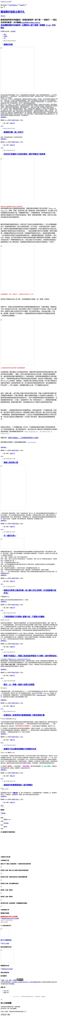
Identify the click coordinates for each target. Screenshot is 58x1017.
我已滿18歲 (3, 1014)
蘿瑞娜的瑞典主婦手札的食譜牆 (9, 916)
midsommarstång (41, 695)
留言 (17, 120)
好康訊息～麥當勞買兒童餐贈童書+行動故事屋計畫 (24, 715)
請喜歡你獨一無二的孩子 (14, 132)
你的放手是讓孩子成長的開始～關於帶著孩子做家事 (24, 154)
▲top (2, 126)
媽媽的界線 (8, 44)
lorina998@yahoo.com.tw (30, 22)
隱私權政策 (37, 996)
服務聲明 (43, 996)
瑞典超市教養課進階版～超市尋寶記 (18, 785)
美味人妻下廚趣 (30, 25)
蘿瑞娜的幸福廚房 (11, 25)
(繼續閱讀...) (4, 117)
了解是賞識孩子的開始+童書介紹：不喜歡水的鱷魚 (24, 617)
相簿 (5, 34)
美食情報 (13, 31)
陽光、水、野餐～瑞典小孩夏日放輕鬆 (19, 685)
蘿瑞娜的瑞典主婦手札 (13, 11)
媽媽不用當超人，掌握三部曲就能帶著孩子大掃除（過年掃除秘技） (31, 656)
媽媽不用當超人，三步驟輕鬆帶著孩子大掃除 (23, 438)
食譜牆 (42, 25)
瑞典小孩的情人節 (11, 462)
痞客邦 (14, 120)
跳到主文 (3, 16)
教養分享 (12, 123)
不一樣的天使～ (10, 536)
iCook (48, 25)
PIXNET (17, 996)
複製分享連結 (4, 922)
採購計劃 (15, 792)
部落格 (5, 36)
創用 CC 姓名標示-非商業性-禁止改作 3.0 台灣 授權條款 (22, 982)
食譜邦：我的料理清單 (7, 920)
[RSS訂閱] (5, 936)
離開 (9, 1014)
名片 (5, 38)
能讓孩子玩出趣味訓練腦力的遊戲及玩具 (20, 749)
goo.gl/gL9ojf (32, 442)
